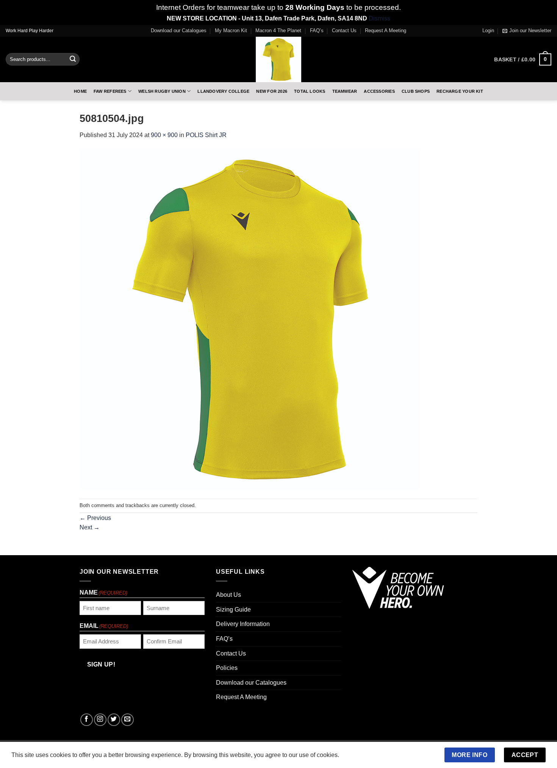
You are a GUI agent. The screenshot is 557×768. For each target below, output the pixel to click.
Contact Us (344, 30)
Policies (227, 668)
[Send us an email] (127, 719)
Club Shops (416, 91)
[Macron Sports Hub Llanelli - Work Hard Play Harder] (278, 59)
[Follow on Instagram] (100, 719)
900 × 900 (164, 135)
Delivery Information (243, 624)
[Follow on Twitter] (114, 719)
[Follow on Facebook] (86, 719)
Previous (95, 518)
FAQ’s (317, 30)
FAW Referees (110, 91)
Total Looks (309, 91)
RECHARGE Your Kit (460, 91)
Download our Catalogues (179, 30)
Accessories (379, 91)
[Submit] (72, 59)
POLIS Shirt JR (206, 135)
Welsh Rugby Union (162, 91)
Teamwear (344, 91)
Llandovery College (223, 91)
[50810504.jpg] (250, 319)
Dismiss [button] (379, 18)
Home (80, 91)
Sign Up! (101, 664)
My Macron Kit (231, 30)
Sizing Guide (233, 609)
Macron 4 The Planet (278, 30)
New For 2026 (271, 91)
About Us (228, 595)
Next (90, 527)
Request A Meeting (385, 30)
